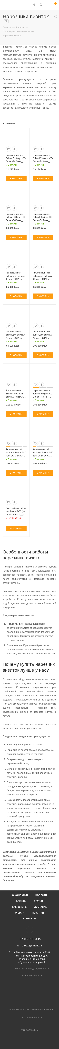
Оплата (19, 913)
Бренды (21, 901)
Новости (41, 895)
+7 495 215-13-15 (30, 939)
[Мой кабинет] (47, 5)
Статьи (38, 901)
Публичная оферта (32, 975)
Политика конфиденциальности (32, 969)
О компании (20, 895)
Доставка (40, 907)
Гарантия (38, 913)
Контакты (29, 918)
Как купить (19, 907)
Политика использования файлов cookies (32, 1009)
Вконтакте (29, 929)
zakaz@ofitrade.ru (32, 945)
